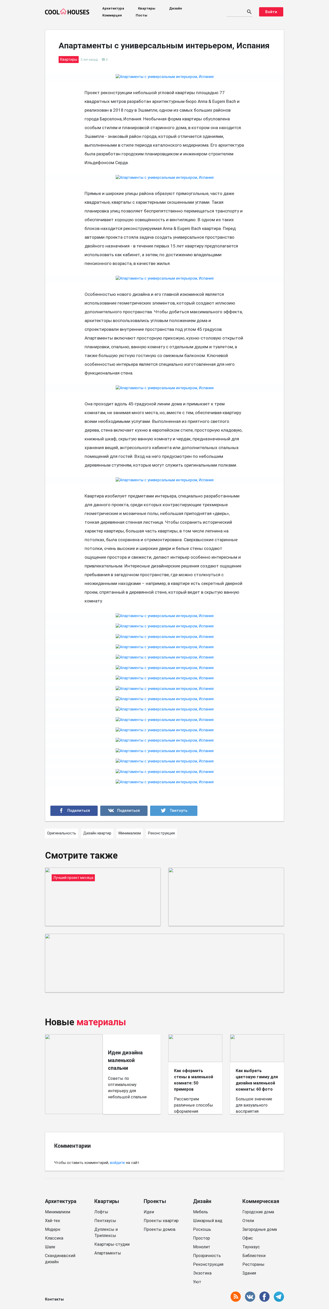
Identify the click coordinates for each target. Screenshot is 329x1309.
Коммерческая (260, 1201)
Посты (141, 15)
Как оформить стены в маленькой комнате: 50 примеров (193, 1080)
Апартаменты (107, 1253)
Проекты (155, 1201)
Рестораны (253, 1264)
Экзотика (202, 1273)
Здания (249, 1273)
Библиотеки (254, 1255)
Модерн (52, 1229)
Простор (201, 1238)
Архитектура (113, 8)
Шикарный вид (207, 1220)
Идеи (149, 1211)
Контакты (54, 1299)
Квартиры (146, 8)
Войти (271, 12)
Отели (248, 1220)
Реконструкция (208, 1264)
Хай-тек (52, 1220)
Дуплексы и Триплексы (106, 1232)
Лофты (101, 1211)
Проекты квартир (161, 1220)
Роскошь (202, 1229)
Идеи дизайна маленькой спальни (125, 1060)
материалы (101, 1022)
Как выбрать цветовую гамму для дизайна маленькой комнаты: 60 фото (257, 1080)
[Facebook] (74, 811)
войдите (117, 1163)
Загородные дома (259, 1229)
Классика (54, 1238)
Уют (197, 1281)
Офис (247, 1238)
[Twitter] (173, 811)
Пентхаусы (105, 1220)
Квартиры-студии (112, 1244)
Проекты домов (160, 1229)
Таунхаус (251, 1246)
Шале (50, 1246)
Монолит (201, 1246)
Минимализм (57, 1211)
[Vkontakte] (124, 811)
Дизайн (175, 8)
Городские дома (258, 1211)
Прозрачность (207, 1255)
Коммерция (112, 15)
